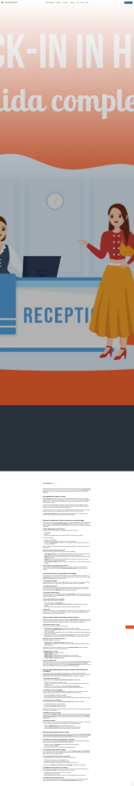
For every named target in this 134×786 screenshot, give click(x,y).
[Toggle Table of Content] (54, 483)
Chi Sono (82, 2)
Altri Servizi (65, 2)
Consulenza (58, 2)
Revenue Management (50, 2)
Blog (78, 2)
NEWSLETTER (128, 2)
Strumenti (72, 2)
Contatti (86, 2)
